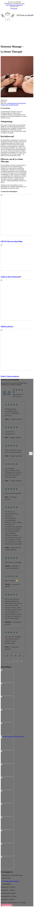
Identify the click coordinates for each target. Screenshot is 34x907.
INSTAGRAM (6, 905)
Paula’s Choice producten (10, 376)
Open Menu (31, 453)
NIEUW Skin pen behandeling (12, 241)
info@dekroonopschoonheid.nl (14, 5)
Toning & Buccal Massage (10, 277)
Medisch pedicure (7, 326)
